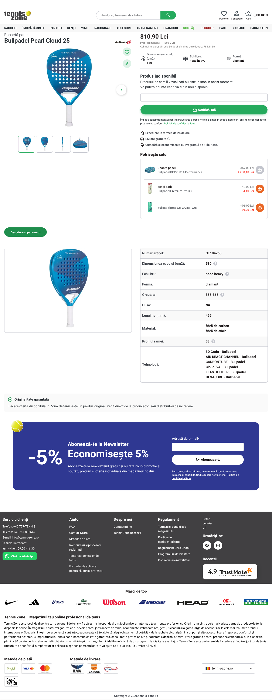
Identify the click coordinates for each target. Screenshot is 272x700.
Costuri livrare (78, 532)
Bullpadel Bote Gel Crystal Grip (177, 207)
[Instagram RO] (218, 545)
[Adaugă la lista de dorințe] (127, 51)
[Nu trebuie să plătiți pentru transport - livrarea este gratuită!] (169, 139)
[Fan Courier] (77, 668)
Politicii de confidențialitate (179, 123)
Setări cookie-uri (207, 523)
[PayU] (11, 668)
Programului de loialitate (174, 554)
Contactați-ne (123, 526)
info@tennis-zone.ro (25, 537)
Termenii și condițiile (183, 474)
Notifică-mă (207, 110)
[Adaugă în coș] (260, 189)
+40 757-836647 (28, 3)
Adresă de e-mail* (186, 439)
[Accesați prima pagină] (17, 15)
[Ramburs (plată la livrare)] (11, 681)
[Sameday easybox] (111, 668)
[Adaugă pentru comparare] (127, 63)
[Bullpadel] (123, 42)
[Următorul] (121, 90)
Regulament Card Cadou (174, 548)
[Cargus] (94, 668)
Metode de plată (80, 539)
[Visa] (28, 668)
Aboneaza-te (211, 460)
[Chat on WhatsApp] (20, 555)
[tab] (25, 232)
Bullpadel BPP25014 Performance (179, 172)
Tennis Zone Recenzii (127, 532)
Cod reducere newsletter (210, 474)
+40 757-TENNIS (24, 526)
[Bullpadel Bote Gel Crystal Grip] (150, 207)
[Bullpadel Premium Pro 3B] (150, 188)
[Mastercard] (45, 668)
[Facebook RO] (207, 545)
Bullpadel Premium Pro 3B (174, 191)
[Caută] (168, 15)
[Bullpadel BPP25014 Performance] (150, 169)
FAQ (72, 526)
